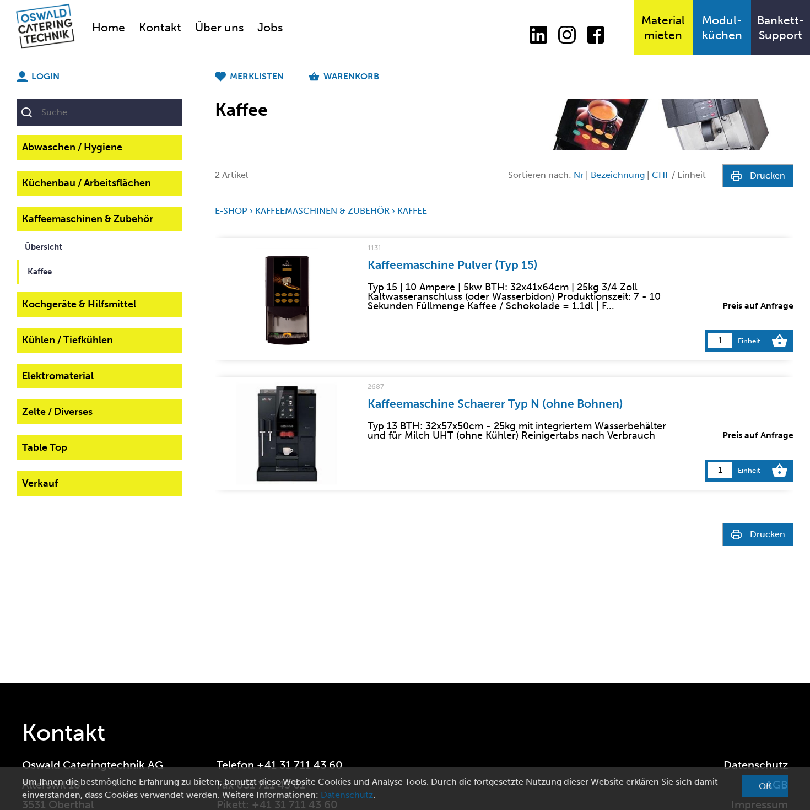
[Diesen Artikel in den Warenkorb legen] (779, 341)
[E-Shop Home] (39, 27)
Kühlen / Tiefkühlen (67, 340)
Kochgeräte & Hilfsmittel (79, 304)
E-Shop (231, 211)
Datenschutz (755, 764)
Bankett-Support (780, 27)
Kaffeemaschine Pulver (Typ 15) (453, 265)
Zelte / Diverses (57, 412)
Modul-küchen (722, 27)
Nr (579, 175)
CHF (660, 175)
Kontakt (160, 27)
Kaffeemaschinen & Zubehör (87, 219)
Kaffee (40, 272)
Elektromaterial (58, 376)
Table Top (44, 447)
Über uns (219, 27)
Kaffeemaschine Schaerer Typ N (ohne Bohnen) (495, 404)
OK (765, 786)
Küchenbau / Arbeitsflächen (86, 183)
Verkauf (40, 483)
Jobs (270, 27)
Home (108, 27)
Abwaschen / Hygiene (72, 147)
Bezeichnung (618, 175)
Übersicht (43, 247)
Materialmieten (663, 27)
